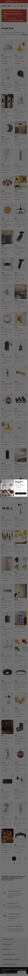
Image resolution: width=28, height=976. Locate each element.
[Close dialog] (26, 480)
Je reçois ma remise (21, 493)
